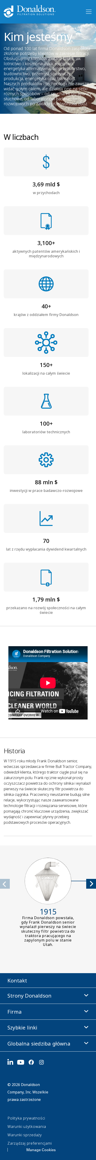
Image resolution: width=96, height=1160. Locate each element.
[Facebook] (33, 1062)
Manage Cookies (41, 1150)
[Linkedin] (12, 1062)
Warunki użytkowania (26, 1126)
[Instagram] (43, 1062)
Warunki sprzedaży (24, 1134)
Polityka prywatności (26, 1118)
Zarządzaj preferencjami (29, 1143)
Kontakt (17, 980)
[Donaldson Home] (42, 11)
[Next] (91, 884)
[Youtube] (22, 1062)
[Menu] (88, 12)
